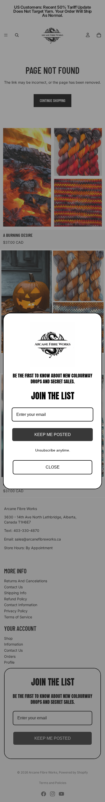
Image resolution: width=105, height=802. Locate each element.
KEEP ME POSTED (52, 434)
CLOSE (53, 467)
